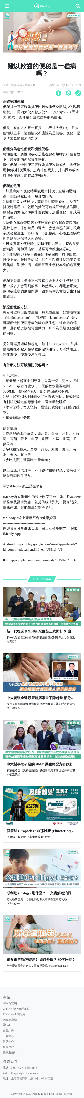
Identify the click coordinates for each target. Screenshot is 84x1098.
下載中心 (8, 1036)
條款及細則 (10, 1052)
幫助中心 (8, 1041)
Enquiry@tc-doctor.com (24, 1073)
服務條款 (8, 1047)
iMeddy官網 (10, 1003)
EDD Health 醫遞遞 (14, 1014)
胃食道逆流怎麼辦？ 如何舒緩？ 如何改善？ (41, 960)
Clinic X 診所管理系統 (16, 1008)
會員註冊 (8, 1030)
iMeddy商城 (10, 1019)
